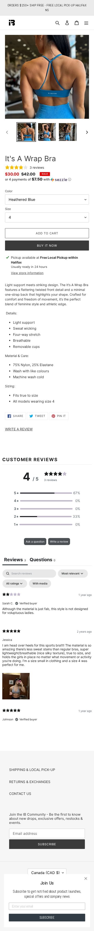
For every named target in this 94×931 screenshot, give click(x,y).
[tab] (42, 560)
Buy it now (47, 245)
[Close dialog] (86, 878)
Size (8, 209)
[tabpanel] (47, 649)
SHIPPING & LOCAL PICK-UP (32, 770)
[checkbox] (40, 583)
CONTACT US (20, 793)
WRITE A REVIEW (19, 429)
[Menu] (86, 23)
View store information (27, 273)
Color (9, 191)
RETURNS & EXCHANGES (29, 782)
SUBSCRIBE (47, 917)
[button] (38, 179)
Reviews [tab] (15, 559)
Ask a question (35, 541)
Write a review (59, 541)
